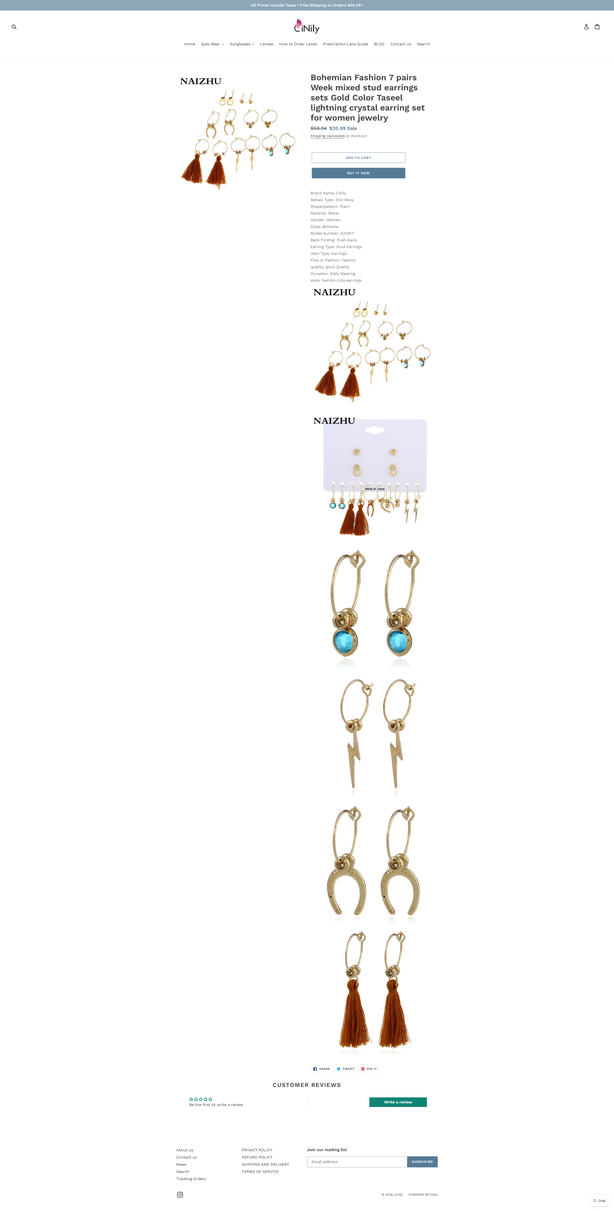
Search (182, 1171)
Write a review (398, 1102)
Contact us (186, 1157)
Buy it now (358, 173)
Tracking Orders (191, 1178)
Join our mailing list (327, 1149)
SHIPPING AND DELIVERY (265, 1164)
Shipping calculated (328, 136)
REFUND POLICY (257, 1157)
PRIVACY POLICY (257, 1150)
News (181, 1164)
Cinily (399, 1194)
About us (184, 1150)
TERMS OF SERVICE (260, 1171)
